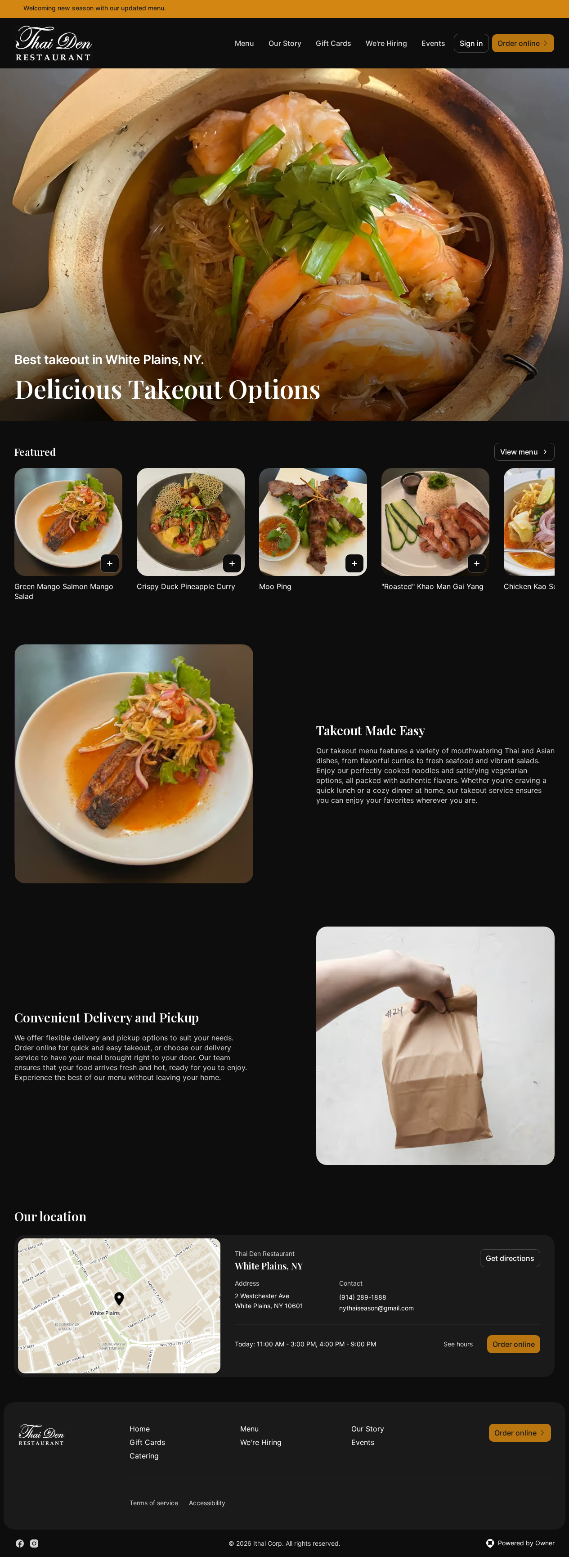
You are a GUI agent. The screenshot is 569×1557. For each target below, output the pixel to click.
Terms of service (154, 1503)
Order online (514, 1344)
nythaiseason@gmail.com (376, 1308)
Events (433, 43)
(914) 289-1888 (362, 1297)
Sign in (471, 43)
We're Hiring (386, 43)
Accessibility (207, 1503)
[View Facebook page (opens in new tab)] (19, 1543)
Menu (244, 43)
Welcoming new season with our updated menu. (94, 8)
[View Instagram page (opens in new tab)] (34, 1543)
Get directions (510, 1258)
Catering (144, 1455)
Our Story (285, 43)
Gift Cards (333, 43)
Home (140, 1428)
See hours (458, 1344)
